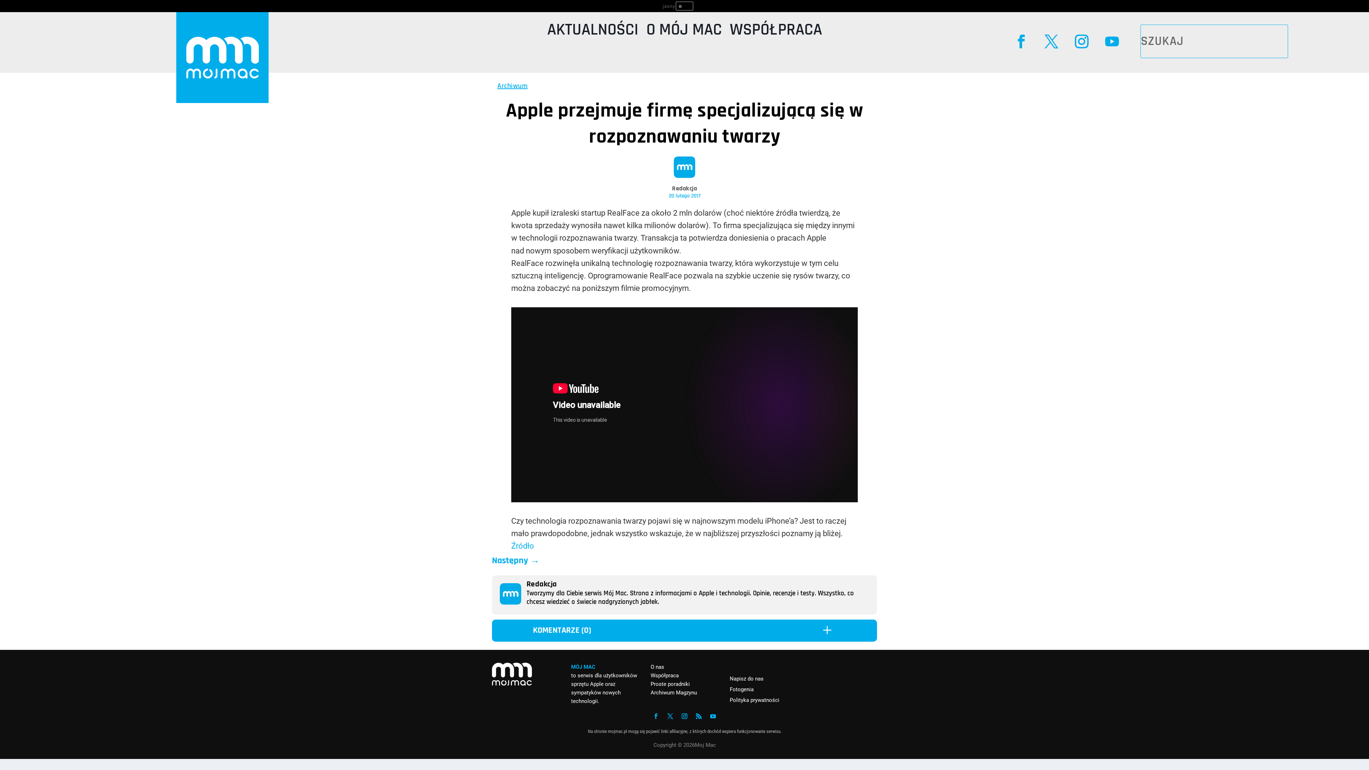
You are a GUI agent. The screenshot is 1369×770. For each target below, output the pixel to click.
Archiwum (512, 86)
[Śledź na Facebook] (1021, 41)
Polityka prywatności (754, 700)
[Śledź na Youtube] (1112, 41)
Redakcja (684, 188)
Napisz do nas (747, 679)
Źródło (522, 545)
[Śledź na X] (1051, 41)
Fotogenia (742, 689)
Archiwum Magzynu (674, 692)
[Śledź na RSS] (698, 716)
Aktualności (593, 31)
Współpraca (776, 31)
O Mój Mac (684, 31)
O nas (657, 667)
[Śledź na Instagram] (1081, 41)
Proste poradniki (670, 684)
